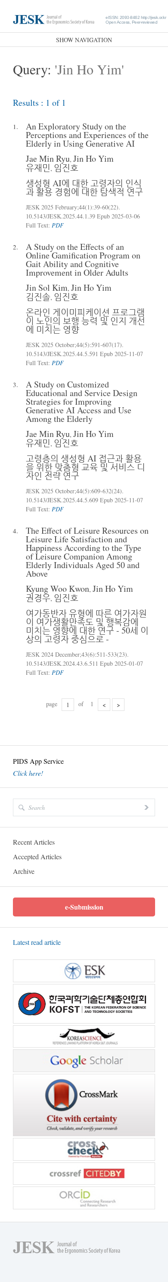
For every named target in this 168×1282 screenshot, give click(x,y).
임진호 (66, 167)
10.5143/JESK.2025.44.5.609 (62, 500)
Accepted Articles (37, 856)
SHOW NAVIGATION (84, 40)
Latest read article (37, 942)
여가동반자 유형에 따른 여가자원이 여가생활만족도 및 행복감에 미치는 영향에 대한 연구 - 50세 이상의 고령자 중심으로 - (87, 626)
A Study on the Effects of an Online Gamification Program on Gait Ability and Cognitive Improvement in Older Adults (83, 260)
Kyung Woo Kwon (57, 588)
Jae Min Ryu (48, 158)
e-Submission (84, 907)
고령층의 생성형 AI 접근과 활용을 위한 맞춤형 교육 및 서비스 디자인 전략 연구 (85, 466)
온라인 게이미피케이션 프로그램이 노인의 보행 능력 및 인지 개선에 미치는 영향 (85, 320)
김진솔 (38, 296)
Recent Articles (34, 841)
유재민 (38, 167)
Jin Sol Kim (47, 287)
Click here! (28, 773)
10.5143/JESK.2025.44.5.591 (62, 354)
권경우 (38, 597)
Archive (23, 871)
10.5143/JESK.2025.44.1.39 (60, 216)
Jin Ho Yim (93, 158)
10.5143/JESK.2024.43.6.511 (62, 663)
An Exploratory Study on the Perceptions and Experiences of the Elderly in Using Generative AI (87, 135)
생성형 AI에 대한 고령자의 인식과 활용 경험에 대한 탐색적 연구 (84, 187)
